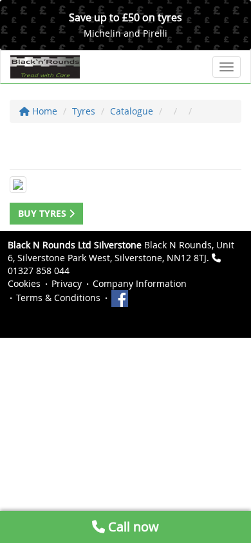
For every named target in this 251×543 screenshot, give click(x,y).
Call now (132, 526)
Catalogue (131, 111)
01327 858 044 (39, 270)
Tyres (83, 111)
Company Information (140, 283)
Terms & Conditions (58, 297)
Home (43, 111)
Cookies (24, 283)
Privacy (66, 283)
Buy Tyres (43, 213)
